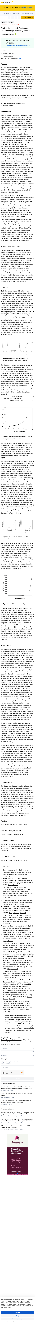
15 (8, 230)
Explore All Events (27, 7)
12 (12, 208)
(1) (33, 396)
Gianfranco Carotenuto (7, 34)
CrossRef (6, 876)
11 (11, 208)
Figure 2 (27, 381)
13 (18, 228)
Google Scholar (23, 874)
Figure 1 (3, 297)
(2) (33, 400)
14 (29, 228)
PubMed (24, 949)
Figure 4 (21, 556)
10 (9, 208)
